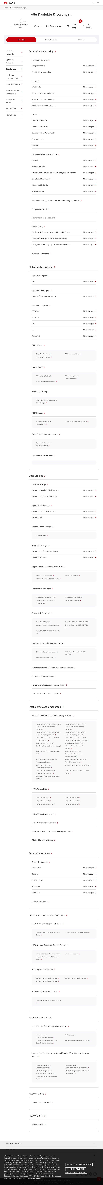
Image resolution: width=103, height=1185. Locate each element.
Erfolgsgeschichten (55, 26)
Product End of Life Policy (21, 26)
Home (6, 8)
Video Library (73, 26)
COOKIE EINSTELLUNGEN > (76, 1173)
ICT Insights (89, 26)
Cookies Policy (38, 1178)
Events (39, 26)
